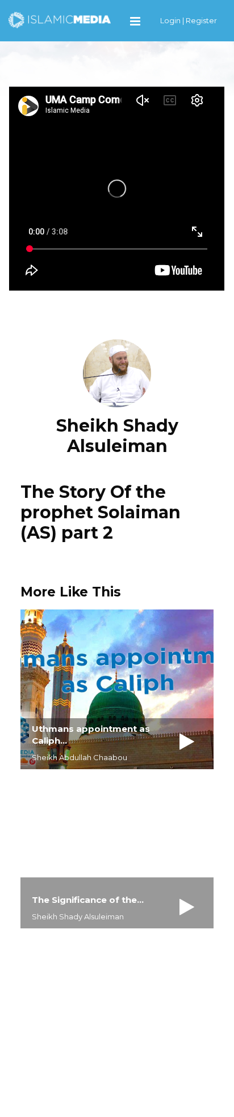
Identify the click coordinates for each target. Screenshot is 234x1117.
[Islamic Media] (60, 19)
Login (170, 20)
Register (201, 20)
